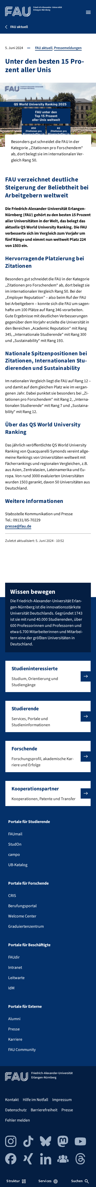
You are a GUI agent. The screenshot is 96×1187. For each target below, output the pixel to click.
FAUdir (14, 957)
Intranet (15, 967)
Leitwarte (16, 978)
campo (14, 854)
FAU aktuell (43, 48)
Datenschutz (16, 1110)
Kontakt (12, 1100)
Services (44, 1181)
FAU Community (22, 1049)
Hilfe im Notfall (35, 1100)
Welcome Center (22, 916)
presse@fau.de (18, 526)
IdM (11, 988)
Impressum (62, 1100)
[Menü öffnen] (88, 12)
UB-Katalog (17, 865)
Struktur (13, 1181)
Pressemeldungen (68, 48)
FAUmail (15, 834)
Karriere (15, 1039)
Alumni (14, 1019)
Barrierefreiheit (44, 1110)
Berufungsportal (22, 906)
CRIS (12, 895)
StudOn (15, 844)
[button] (48, 676)
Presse (14, 1029)
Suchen (77, 1181)
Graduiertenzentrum (26, 926)
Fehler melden (17, 1120)
